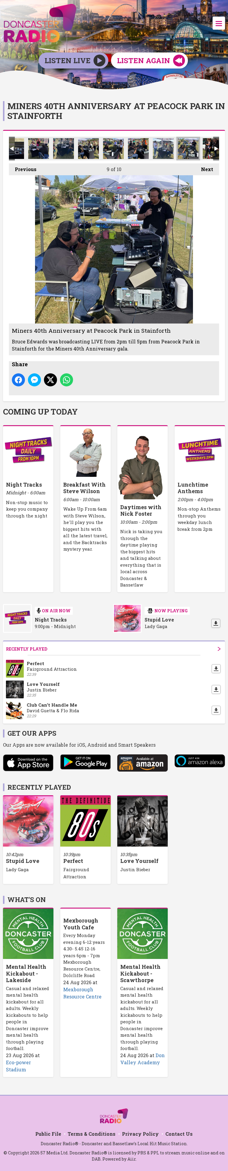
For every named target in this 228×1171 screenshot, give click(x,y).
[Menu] (219, 23)
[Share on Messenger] (34, 379)
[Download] (215, 623)
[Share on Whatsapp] (66, 379)
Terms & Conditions (91, 1134)
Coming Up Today (40, 412)
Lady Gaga (17, 869)
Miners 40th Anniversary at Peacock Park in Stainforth (38, 148)
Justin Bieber (135, 869)
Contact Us (179, 1134)
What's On (26, 899)
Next (204, 169)
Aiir (131, 1159)
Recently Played (26, 649)
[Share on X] (50, 379)
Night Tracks (51, 620)
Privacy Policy (140, 1134)
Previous (23, 169)
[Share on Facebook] (18, 379)
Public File (48, 1134)
